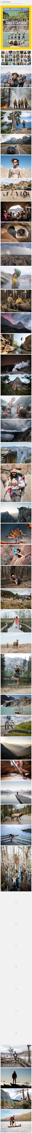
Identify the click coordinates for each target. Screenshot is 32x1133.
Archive (3, 3)
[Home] (6, 2)
